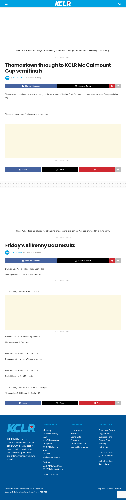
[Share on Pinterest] (112, 86)
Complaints (76, 436)
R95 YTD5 (103, 446)
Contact (118, 488)
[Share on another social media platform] (118, 86)
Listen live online (50, 474)
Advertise (75, 440)
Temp (39, 77)
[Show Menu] (6, 3)
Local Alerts (76, 430)
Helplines (75, 433)
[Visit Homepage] (63, 3)
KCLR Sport (17, 77)
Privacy (110, 488)
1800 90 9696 (106, 452)
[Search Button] (119, 3)
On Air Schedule (78, 443)
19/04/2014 (30, 77)
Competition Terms (79, 446)
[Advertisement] (63, 28)
